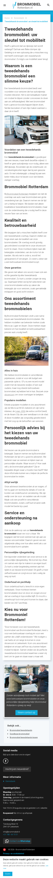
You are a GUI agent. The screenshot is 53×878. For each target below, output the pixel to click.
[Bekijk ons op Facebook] (5, 761)
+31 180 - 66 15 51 (10, 834)
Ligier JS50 (20, 411)
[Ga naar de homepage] (26, 5)
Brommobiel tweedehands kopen (24, 737)
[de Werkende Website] (4, 849)
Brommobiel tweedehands (21, 730)
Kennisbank (19, 18)
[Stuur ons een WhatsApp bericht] (7, 841)
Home (7, 18)
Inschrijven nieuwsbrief (17, 769)
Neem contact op (26, 712)
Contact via (20, 841)
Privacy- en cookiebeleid (13, 853)
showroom (9, 394)
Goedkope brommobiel (19, 734)
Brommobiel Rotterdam (18, 194)
